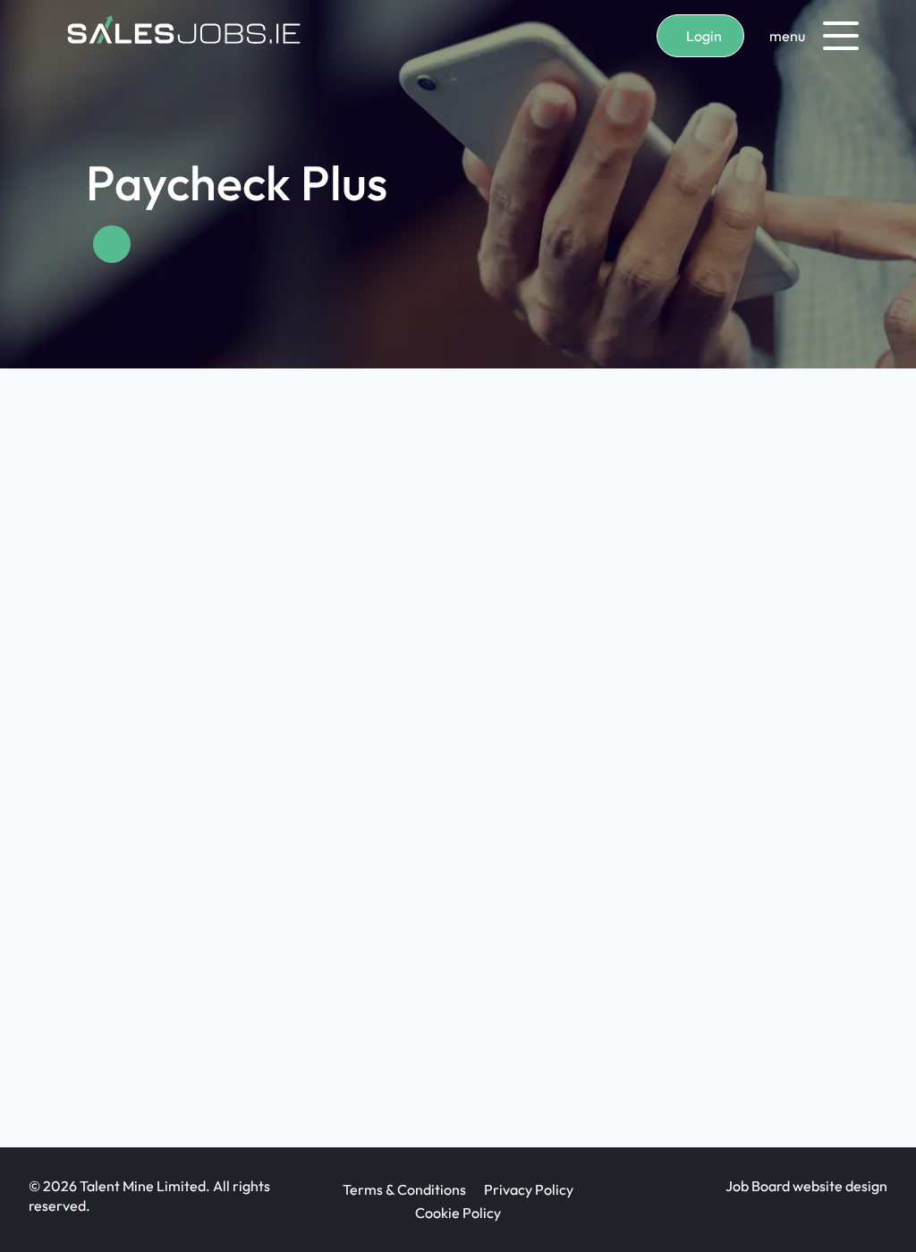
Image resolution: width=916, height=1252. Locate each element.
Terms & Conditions (404, 1189)
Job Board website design (806, 1186)
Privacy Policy (528, 1189)
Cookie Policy (458, 1213)
